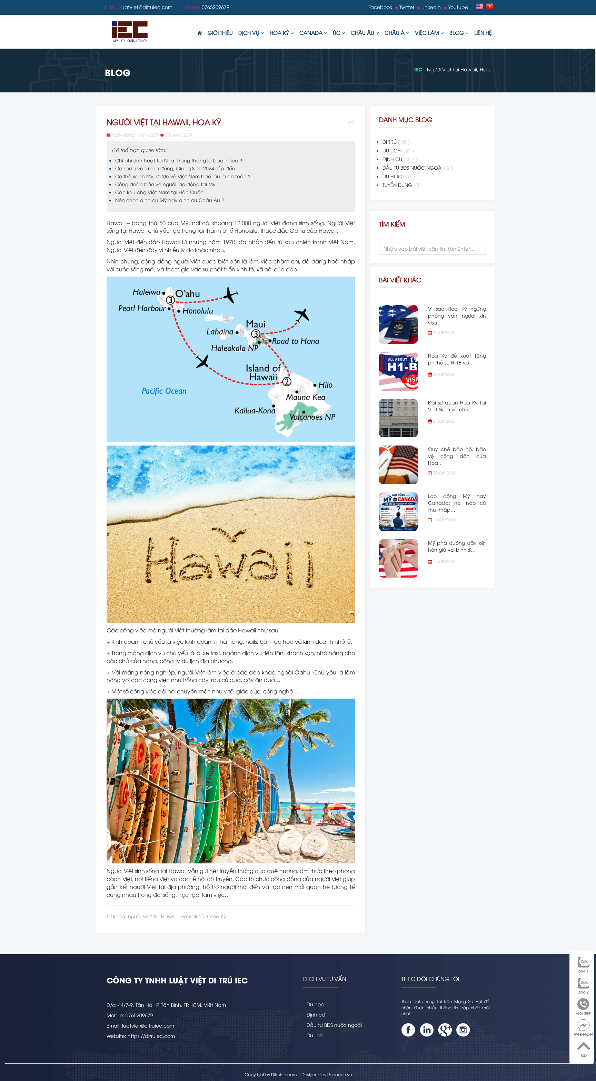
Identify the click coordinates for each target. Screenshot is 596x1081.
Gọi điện (583, 1013)
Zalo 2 (583, 992)
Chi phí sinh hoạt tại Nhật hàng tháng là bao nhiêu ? (178, 160)
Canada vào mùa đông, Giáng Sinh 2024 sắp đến (175, 168)
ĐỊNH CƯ (400, 159)
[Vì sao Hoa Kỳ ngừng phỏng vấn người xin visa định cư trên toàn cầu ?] (398, 324)
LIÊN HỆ (483, 32)
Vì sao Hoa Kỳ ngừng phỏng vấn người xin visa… (457, 315)
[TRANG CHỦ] (200, 32)
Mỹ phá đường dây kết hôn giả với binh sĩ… (457, 546)
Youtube (457, 6)
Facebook (380, 6)
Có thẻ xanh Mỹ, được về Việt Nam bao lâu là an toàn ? (183, 176)
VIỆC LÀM (427, 32)
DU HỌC (399, 176)
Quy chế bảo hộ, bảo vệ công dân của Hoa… (457, 456)
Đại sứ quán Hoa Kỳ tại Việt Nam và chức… (457, 405)
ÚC (337, 32)
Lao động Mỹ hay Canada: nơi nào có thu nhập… (457, 502)
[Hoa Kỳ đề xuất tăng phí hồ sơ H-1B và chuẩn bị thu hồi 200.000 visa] (398, 371)
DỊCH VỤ (249, 32)
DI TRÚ (396, 141)
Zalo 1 (583, 971)
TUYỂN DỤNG (403, 184)
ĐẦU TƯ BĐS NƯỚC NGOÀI (418, 167)
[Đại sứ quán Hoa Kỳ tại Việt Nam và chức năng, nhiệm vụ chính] (398, 418)
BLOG (457, 32)
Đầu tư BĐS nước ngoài (334, 1024)
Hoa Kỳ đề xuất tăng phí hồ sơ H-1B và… (457, 359)
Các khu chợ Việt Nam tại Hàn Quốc (159, 192)
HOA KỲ (280, 32)
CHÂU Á (395, 32)
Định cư (316, 1014)
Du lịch (315, 1035)
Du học (315, 1004)
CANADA (311, 32)
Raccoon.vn (339, 1074)
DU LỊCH (398, 150)
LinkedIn (430, 6)
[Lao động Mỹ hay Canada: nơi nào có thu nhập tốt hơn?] (398, 511)
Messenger (583, 1034)
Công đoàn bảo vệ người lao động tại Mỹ (165, 184)
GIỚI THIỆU (220, 32)
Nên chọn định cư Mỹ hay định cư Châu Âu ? (169, 200)
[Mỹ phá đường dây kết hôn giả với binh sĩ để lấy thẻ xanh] (398, 558)
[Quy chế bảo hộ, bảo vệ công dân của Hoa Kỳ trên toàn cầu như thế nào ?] (398, 465)
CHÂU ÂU (363, 32)
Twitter (406, 6)
